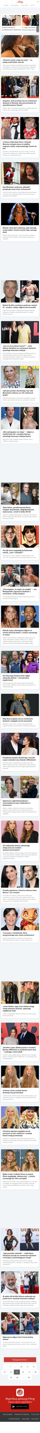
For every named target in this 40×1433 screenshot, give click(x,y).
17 (29, 1372)
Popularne (14, 5)
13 (4, 1372)
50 (29, 1377)
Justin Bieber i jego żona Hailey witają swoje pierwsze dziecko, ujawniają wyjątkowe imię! (18, 1008)
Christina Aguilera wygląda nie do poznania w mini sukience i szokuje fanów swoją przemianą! (17, 1133)
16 (23, 1372)
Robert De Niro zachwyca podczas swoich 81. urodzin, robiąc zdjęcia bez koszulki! (20, 306)
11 (27, 1367)
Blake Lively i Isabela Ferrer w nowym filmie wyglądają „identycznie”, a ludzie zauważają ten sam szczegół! (19, 1176)
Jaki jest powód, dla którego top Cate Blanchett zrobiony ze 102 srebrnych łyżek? (18, 393)
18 (35, 1372)
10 (21, 1367)
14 (11, 1372)
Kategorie (24, 5)
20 (17, 1377)
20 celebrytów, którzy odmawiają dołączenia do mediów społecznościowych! (16, 848)
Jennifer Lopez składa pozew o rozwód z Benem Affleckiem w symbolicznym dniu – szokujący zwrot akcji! (19, 1049)
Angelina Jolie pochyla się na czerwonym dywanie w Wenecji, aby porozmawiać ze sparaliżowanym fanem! (20, 103)
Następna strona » (20, 1360)
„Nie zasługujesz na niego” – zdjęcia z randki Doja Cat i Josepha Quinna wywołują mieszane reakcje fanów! (18, 434)
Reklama (25, 1419)
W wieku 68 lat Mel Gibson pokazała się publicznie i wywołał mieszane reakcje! (19, 1297)
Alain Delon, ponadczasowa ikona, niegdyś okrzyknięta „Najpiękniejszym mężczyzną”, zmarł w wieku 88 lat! (18, 509)
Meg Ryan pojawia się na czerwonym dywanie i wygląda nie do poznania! (18, 720)
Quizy (33, 5)
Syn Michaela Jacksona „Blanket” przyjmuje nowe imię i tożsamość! (17, 188)
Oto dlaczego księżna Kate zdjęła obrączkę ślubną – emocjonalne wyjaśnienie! (16, 678)
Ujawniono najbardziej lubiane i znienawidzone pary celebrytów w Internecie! (16, 803)
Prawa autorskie (21, 1414)
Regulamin (7, 1414)
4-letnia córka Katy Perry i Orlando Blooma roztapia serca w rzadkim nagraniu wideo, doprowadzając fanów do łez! (20, 145)
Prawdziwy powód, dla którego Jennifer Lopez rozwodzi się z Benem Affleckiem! (19, 759)
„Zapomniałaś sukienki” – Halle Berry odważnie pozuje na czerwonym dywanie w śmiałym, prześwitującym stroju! (19, 1255)
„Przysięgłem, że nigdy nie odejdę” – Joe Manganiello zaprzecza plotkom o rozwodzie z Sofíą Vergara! (19, 591)
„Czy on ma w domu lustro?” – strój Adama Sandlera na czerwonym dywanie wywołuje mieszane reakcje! (19, 348)
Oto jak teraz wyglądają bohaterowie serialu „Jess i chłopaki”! (17, 551)
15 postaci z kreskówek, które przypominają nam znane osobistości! (18, 934)
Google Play (21, 1406)
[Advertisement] (20, 262)
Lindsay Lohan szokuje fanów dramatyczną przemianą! (15, 1091)
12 (34, 1367)
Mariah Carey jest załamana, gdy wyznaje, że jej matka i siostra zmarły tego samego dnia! (20, 230)
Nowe (6, 5)
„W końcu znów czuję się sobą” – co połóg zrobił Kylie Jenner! (17, 61)
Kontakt (35, 1419)
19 (11, 1377)
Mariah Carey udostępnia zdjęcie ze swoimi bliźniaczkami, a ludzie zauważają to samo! (20, 632)
